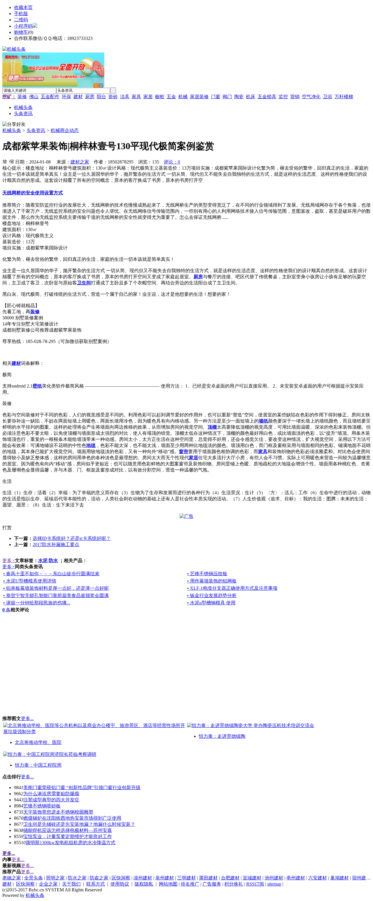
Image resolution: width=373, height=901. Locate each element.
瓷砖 (113, 96)
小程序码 (23, 26)
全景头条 (33, 877)
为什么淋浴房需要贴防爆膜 (51, 793)
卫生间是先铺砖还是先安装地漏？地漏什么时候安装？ (79, 824)
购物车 (21, 32)
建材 (78, 96)
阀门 (227, 96)
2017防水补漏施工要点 (56, 544)
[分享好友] (14, 125)
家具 (136, 96)
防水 (53, 560)
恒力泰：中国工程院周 (38, 765)
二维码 (21, 19)
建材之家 (80, 161)
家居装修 (199, 96)
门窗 (215, 96)
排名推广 (190, 883)
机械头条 (11, 130)
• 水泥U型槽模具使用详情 (29, 580)
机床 (250, 96)
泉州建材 (164, 877)
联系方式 (95, 883)
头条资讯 (36, 130)
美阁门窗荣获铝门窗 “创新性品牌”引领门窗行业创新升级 (81, 787)
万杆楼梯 (344, 96)
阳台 (101, 96)
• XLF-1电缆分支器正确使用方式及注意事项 (232, 588)
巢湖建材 (339, 877)
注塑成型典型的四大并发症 (51, 799)
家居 (148, 96)
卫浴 (327, 96)
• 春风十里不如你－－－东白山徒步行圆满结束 (51, 573)
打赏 (7, 527)
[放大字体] (4, 161)
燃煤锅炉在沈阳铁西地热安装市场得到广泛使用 (72, 818)
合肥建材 (230, 877)
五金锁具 (267, 96)
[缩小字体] (11, 161)
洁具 (124, 96)
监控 (283, 96)
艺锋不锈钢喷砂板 (42, 805)
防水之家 (77, 877)
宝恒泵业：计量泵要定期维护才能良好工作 (67, 836)
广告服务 (212, 883)
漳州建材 (142, 877)
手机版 (21, 13)
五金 (171, 96)
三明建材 (186, 877)
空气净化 (311, 96)
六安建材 (317, 877)
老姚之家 (11, 877)
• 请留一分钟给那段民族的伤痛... (36, 602)
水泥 (42, 560)
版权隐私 (144, 883)
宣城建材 (252, 877)
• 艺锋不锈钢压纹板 (207, 573)
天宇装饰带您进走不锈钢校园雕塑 (58, 812)
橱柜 (159, 96)
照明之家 (55, 877)
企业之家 (48, 883)
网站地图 (168, 883)
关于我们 (71, 883)
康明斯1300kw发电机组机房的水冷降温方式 (70, 842)
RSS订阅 (255, 883)
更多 (8, 560)
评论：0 (172, 161)
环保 (66, 96)
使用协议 (119, 883)
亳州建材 (295, 877)
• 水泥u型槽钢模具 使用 (211, 602)
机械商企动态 (65, 130)
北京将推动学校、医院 (38, 742)
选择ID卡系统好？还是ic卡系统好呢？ (72, 538)
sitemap (274, 883)
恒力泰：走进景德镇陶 (222, 736)
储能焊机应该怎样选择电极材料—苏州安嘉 (67, 830)
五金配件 (50, 96)
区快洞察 (121, 877)
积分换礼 (233, 883)
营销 (295, 96)
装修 (22, 96)
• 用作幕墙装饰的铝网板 (212, 580)
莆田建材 (208, 877)
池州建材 (274, 877)
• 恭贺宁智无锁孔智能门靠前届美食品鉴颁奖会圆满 (56, 595)
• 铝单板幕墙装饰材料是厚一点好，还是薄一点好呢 (56, 588)
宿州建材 (361, 877)
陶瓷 (239, 96)
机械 (183, 96)
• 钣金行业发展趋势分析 (212, 595)
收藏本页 (23, 7)
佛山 (33, 96)
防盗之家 (99, 877)
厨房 (89, 96)
